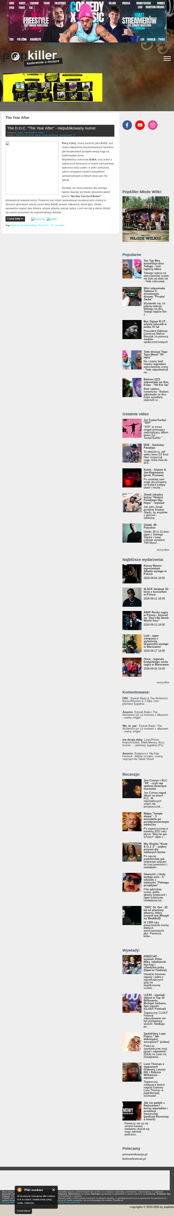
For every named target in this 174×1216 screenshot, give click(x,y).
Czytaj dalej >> (15, 218)
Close (53, 1189)
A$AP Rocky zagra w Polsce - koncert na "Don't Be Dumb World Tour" (156, 616)
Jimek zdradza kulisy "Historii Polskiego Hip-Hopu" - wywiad (154, 498)
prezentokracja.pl (134, 1154)
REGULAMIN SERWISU (13, 1202)
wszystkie (163, 549)
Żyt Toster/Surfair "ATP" (155, 421)
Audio (20, 132)
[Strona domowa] (33, 58)
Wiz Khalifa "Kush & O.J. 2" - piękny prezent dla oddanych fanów (155, 848)
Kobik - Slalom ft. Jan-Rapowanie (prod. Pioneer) (155, 472)
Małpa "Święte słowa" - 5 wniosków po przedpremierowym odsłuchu (156, 819)
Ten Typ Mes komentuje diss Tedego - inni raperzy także (154, 265)
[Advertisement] (148, 161)
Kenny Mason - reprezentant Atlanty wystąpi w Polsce (155, 570)
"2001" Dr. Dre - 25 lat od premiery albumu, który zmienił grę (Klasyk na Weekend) (156, 913)
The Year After (58, 225)
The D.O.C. (43, 225)
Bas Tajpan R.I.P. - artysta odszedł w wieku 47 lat (155, 324)
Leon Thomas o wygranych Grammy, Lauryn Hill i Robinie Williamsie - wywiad (155, 1070)
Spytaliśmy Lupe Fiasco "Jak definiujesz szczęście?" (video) (156, 1037)
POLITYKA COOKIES (69, 1202)
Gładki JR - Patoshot (151, 526)
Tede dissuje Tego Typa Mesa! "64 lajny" (155, 354)
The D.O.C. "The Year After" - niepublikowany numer (51, 128)
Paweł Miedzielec (50, 135)
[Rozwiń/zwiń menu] (167, 58)
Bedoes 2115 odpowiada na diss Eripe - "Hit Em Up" (156, 382)
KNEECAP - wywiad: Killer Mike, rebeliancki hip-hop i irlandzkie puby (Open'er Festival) (155, 963)
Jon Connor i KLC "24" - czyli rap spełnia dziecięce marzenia (155, 784)
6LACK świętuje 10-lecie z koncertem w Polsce (156, 591)
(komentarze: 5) (67, 135)
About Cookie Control (19, 1189)
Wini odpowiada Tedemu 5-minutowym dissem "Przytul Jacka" (154, 294)
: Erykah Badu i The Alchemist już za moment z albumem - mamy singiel (145, 715)
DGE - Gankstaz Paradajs (154, 446)
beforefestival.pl (134, 1158)
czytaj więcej (23, 1210)
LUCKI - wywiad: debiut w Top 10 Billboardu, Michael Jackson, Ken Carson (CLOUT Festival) (155, 1001)
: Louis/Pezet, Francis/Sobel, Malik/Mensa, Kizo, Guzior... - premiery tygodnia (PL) (143, 742)
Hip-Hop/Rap (30, 132)
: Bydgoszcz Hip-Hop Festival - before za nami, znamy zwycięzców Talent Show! (142, 756)
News (41, 132)
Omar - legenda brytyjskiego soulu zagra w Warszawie (156, 661)
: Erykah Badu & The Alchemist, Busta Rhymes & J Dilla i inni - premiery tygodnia (145, 701)
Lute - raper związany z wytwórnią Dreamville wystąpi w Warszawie (156, 641)
